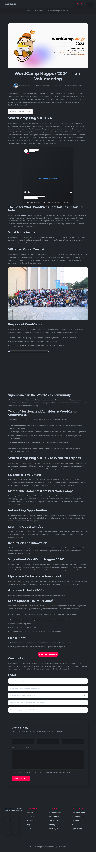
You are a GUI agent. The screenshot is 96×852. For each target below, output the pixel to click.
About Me (30, 813)
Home (29, 11)
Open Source (77, 828)
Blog (28, 824)
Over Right (53, 828)
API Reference (77, 820)
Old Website (54, 817)
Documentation (78, 813)
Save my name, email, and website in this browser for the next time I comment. (42, 772)
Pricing (52, 824)
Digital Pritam (24, 86)
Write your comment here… (23, 747)
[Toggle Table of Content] (28, 111)
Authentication (78, 817)
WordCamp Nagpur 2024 (73, 86)
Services (30, 820)
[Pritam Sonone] (10, 3)
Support (75, 824)
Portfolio (30, 817)
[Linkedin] (7, 824)
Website (65, 737)
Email (39, 737)
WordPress (39, 11)
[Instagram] (7, 831)
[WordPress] (15, 831)
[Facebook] (7, 818)
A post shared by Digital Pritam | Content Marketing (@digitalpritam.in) (48, 202)
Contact (30, 828)
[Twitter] (15, 818)
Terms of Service (56, 820)
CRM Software (55, 813)
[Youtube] (15, 824)
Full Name (16, 737)
